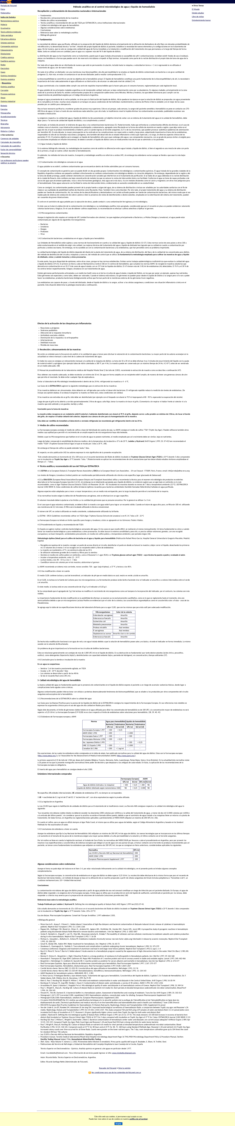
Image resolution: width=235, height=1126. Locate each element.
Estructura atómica (8, 39)
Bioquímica (6, 83)
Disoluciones (6, 54)
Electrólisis (5, 69)
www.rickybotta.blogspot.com (124, 1053)
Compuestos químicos (9, 47)
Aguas (3, 98)
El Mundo (196, 9)
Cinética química (7, 58)
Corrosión (4, 90)
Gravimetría (5, 28)
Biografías (5, 124)
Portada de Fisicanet (9, 6)
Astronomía (5, 128)
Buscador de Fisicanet (107, 1068)
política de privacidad (138, 1119)
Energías (4, 109)
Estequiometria (7, 50)
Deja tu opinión (124, 1068)
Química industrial (8, 102)
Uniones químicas (8, 43)
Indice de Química (8, 17)
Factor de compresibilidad (11, 150)
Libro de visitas (198, 17)
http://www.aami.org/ (126, 756)
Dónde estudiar (198, 13)
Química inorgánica (8, 76)
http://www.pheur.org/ (47, 756)
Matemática (5, 13)
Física (3, 9)
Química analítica (8, 87)
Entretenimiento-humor (201, 20)
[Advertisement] (111, 305)
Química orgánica (8, 79)
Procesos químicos (8, 94)
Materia (4, 25)
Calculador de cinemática (11, 142)
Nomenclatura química (10, 21)
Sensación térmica (8, 153)
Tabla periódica (7, 36)
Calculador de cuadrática (11, 146)
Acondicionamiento (8, 117)
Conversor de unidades (10, 139)
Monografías (6, 113)
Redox (3, 65)
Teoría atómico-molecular (11, 32)
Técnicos (4, 120)
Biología (4, 106)
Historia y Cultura (8, 131)
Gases (3, 72)
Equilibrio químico (8, 61)
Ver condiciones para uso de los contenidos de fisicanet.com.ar (116, 1073)
